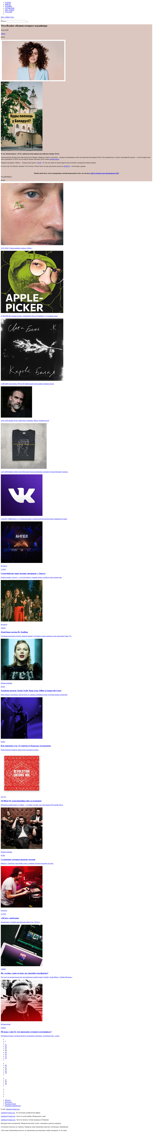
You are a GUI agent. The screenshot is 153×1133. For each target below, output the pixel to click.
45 (6, 1045)
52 (6, 1058)
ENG (12, 17)
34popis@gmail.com (13, 1109)
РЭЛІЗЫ (8, 2)
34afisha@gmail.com (8, 1113)
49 (6, 1052)
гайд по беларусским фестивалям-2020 (104, 173)
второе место (54, 159)
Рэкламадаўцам (10, 1104)
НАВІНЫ (8, 6)
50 (6, 1054)
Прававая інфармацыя (13, 1106)
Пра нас (8, 1100)
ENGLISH (8, 12)
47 (6, 1049)
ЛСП (39, 163)
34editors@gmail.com (8, 1116)
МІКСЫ (8, 4)
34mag (3, 34)
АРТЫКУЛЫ (9, 8)
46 (6, 1047)
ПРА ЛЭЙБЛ (9, 10)
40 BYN (67, 166)
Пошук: (3, 21)
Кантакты (8, 1102)
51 (6, 1056)
